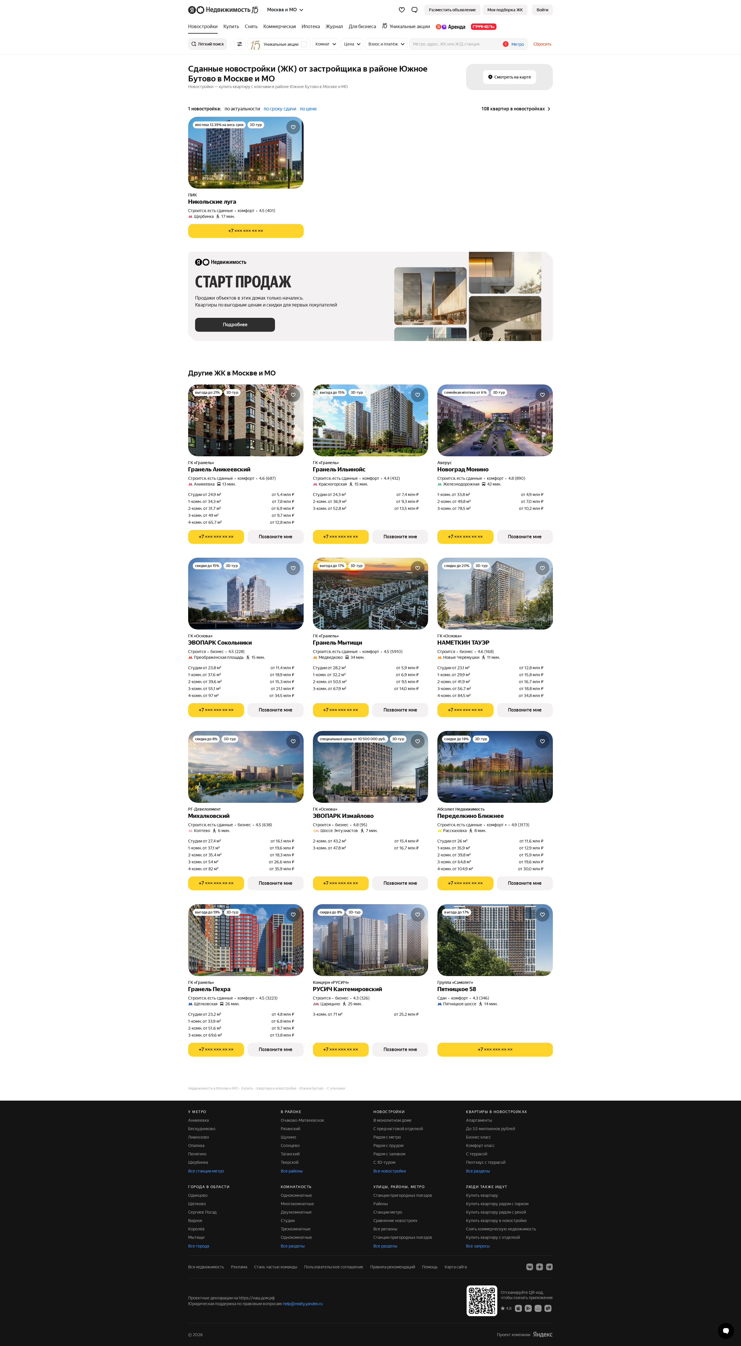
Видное (195, 1220)
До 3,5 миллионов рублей (490, 1128)
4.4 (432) (392, 478)
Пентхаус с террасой (485, 1162)
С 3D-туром (384, 1162)
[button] (414, 10)
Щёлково (197, 1203)
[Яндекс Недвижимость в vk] (529, 1266)
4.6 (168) (486, 651)
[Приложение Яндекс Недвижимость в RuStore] (547, 1308)
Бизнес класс (478, 1137)
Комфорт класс (480, 1145)
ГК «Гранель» (201, 462)
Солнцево (290, 1145)
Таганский (290, 1154)
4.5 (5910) (393, 651)
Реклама (239, 1267)
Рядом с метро (387, 1137)
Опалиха (196, 1145)
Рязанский (290, 1128)
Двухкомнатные (296, 1212)
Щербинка (198, 1162)
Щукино (288, 1137)
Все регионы (385, 1229)
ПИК (192, 195)
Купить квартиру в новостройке (496, 1220)
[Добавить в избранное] (293, 127)
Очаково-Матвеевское (302, 1120)
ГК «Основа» (200, 636)
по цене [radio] (308, 109)
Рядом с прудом (388, 1145)
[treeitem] (204, 27)
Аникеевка (198, 1120)
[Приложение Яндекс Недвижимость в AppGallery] (538, 1308)
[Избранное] (402, 10)
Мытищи (196, 1237)
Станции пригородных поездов (402, 1195)
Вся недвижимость (206, 1267)
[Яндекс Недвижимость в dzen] (539, 1266)
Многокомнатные (297, 1203)
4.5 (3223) (268, 998)
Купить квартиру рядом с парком (497, 1203)
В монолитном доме (392, 1120)
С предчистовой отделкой (398, 1128)
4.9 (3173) (520, 824)
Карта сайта (456, 1267)
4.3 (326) (361, 998)
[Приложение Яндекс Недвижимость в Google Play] (528, 1308)
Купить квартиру (482, 1195)
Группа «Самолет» (455, 982)
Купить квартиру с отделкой (493, 1237)
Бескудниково (201, 1128)
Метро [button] (517, 44)
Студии (288, 1220)
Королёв (196, 1229)
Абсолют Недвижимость (461, 809)
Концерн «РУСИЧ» (331, 982)
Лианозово (198, 1137)
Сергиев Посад (202, 1212)
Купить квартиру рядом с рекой (496, 1212)
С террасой (476, 1154)
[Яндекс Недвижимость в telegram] (549, 1266)
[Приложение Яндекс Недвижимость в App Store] (518, 1308)
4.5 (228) (236, 651)
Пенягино (197, 1154)
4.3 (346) (481, 998)
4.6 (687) (267, 478)
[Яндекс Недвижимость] (223, 10)
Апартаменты (479, 1120)
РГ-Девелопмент (204, 809)
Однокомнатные (296, 1195)
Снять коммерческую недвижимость (501, 1229)
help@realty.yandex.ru (303, 1303)
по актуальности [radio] (242, 109)
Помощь (430, 1267)
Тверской (289, 1162)
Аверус (444, 462)
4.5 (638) (264, 824)
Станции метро (387, 1212)
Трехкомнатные (296, 1229)
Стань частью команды (275, 1267)
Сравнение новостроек (395, 1220)
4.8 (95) (360, 824)
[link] (542, 10)
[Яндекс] (543, 1334)
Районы (380, 1203)
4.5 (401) (267, 210)
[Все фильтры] (239, 44)
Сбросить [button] (542, 44)
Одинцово (198, 1195)
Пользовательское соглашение (333, 1267)
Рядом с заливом (389, 1154)
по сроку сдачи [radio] (280, 109)
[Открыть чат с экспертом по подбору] (726, 1331)
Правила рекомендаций (392, 1267)
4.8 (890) (516, 478)
